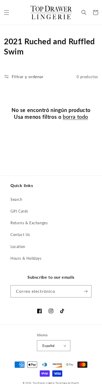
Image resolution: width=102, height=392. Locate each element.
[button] (6, 12)
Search (16, 199)
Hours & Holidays (26, 258)
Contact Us (20, 234)
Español (48, 346)
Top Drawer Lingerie (43, 383)
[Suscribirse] (85, 291)
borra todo (75, 117)
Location (17, 246)
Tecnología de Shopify (67, 383)
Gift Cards (19, 211)
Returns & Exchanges (29, 223)
